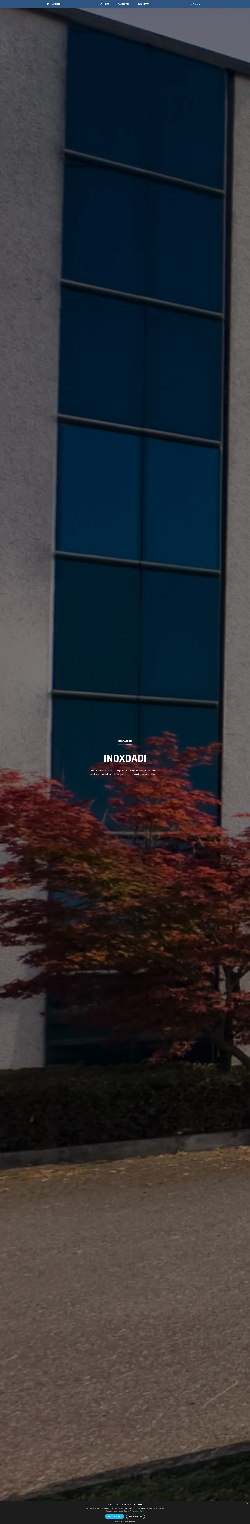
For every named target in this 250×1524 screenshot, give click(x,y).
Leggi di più (139, 1511)
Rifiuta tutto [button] (135, 1516)
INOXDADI (57, 4)
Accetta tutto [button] (114, 1516)
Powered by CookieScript (125, 1522)
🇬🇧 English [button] (195, 4)
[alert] (125, 1512)
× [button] (247, 1503)
